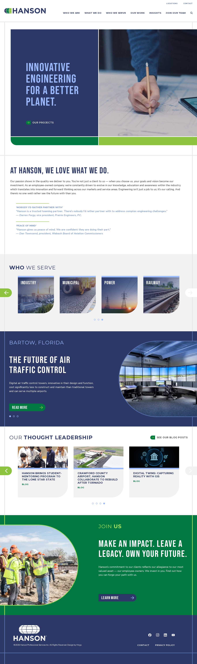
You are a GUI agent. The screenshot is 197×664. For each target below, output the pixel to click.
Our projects (43, 122)
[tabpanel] (36, 294)
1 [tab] (95, 319)
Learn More (110, 598)
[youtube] (173, 635)
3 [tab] (102, 319)
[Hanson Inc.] (25, 11)
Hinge (78, 645)
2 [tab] (98, 319)
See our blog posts (172, 437)
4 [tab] (104, 503)
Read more (20, 407)
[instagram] (157, 635)
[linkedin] (165, 635)
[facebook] (149, 635)
